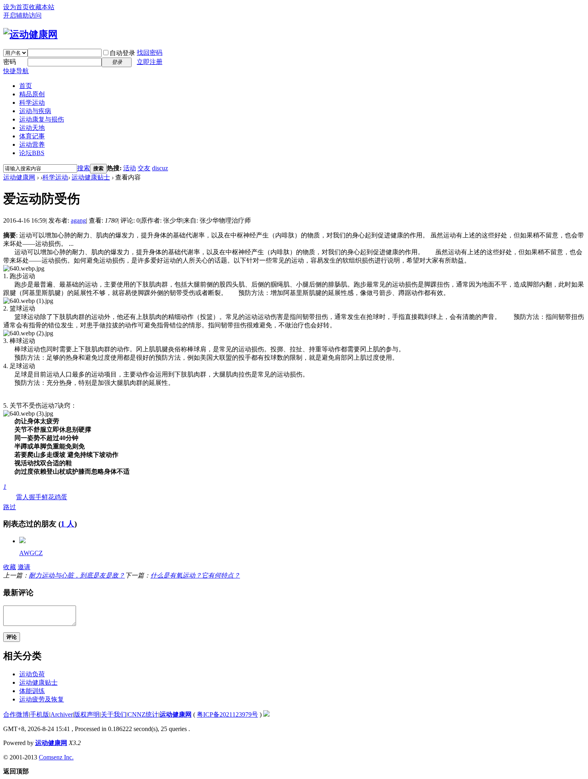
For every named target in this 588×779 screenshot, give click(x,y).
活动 (129, 168)
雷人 (22, 497)
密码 (9, 61)
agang (78, 220)
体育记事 (32, 136)
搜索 (83, 168)
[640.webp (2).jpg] (28, 333)
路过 (9, 496)
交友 (144, 168)
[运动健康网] (30, 34)
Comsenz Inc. (56, 757)
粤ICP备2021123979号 (227, 714)
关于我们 (113, 714)
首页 (25, 85)
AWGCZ (31, 553)
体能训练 (32, 690)
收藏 (9, 567)
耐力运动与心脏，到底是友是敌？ (77, 575)
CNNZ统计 (143, 714)
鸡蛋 (60, 497)
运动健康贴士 (91, 177)
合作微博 (16, 714)
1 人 (67, 524)
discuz (160, 168)
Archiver (61, 714)
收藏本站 (41, 7)
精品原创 (32, 94)
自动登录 (122, 53)
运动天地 (32, 127)
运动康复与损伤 (41, 119)
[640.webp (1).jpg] (28, 301)
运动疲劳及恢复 (41, 699)
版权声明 (87, 714)
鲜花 (48, 497)
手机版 (39, 714)
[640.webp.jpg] (23, 268)
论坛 (31, 152)
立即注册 (149, 61)
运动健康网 (19, 177)
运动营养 (32, 144)
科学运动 (32, 102)
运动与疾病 (35, 111)
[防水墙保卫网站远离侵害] (266, 714)
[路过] (22, 541)
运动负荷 (32, 674)
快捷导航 (16, 71)
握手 (35, 497)
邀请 (24, 567)
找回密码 (149, 52)
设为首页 (16, 7)
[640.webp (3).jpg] (28, 413)
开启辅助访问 (22, 15)
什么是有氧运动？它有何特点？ (195, 575)
